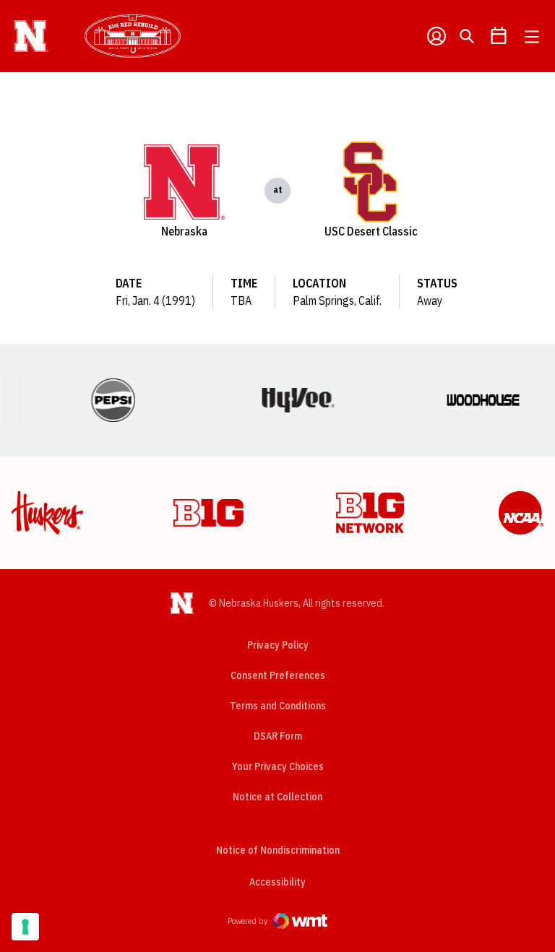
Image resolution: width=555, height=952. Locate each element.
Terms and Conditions (278, 705)
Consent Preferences (278, 675)
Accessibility (277, 881)
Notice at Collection (277, 796)
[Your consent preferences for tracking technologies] (25, 926)
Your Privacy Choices (278, 766)
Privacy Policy (278, 645)
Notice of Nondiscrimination (278, 850)
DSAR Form (278, 736)
